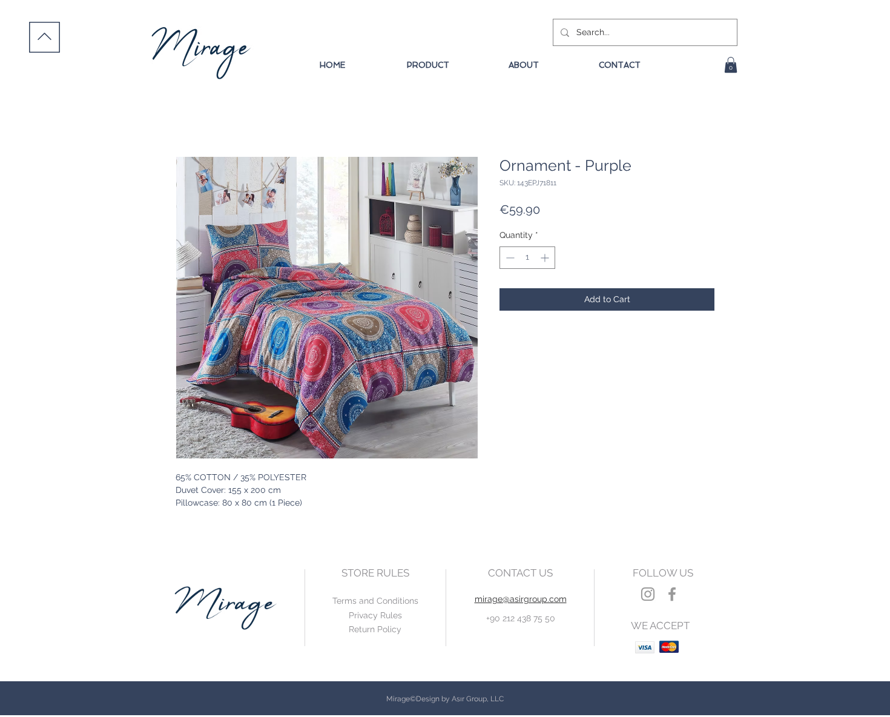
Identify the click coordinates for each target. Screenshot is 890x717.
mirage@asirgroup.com (521, 599)
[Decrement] (508, 257)
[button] (730, 65)
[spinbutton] (527, 257)
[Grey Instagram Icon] (648, 594)
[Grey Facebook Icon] (672, 594)
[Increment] (545, 257)
